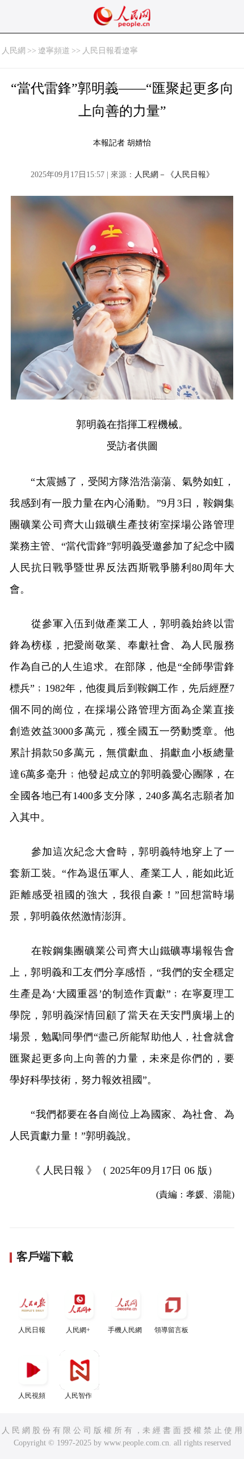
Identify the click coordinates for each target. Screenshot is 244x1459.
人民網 (14, 50)
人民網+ (78, 1330)
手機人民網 (125, 1330)
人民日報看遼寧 (110, 50)
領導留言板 (171, 1330)
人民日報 (31, 1330)
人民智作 (78, 1396)
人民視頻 (31, 1396)
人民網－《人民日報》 (174, 174)
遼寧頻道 (54, 50)
